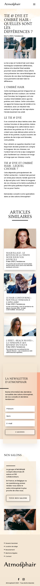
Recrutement (10, 550)
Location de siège (12, 546)
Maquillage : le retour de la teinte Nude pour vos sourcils (18, 256)
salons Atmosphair (22, 196)
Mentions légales (11, 553)
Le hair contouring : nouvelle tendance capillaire (18, 300)
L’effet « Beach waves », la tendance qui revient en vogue (19, 342)
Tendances (18, 36)
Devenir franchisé (12, 543)
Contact (8, 556)
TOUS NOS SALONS (18, 498)
